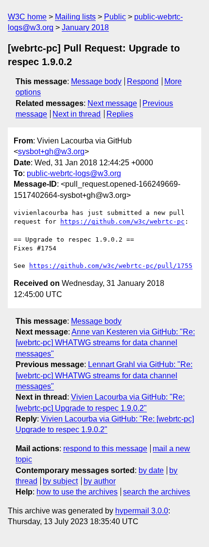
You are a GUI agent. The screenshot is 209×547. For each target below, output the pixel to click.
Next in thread (76, 114)
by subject (60, 481)
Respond (142, 81)
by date (151, 470)
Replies (119, 114)
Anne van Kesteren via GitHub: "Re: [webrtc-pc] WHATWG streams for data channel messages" (105, 343)
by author (100, 481)
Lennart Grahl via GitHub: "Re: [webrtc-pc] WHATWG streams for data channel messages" (104, 375)
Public (115, 17)
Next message (112, 103)
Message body (96, 81)
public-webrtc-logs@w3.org (74, 173)
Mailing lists (75, 17)
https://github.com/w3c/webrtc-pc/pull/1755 (110, 265)
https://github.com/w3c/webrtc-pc (122, 221)
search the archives (156, 492)
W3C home (27, 17)
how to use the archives (77, 492)
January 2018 (85, 27)
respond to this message (105, 448)
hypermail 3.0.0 (141, 511)
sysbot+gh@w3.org (51, 151)
